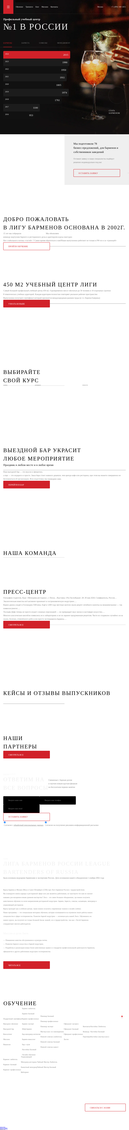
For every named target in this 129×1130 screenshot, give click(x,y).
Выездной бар (8, 1029)
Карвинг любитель (10, 1059)
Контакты (54, 7)
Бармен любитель (28, 1008)
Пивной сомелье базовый (50, 1042)
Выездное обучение (10, 1024)
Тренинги (29, 7)
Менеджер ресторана (29, 1062)
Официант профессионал (73, 1034)
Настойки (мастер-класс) (99, 1037)
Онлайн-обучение (29, 1055)
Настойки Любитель (98, 1026)
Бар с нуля (26, 1044)
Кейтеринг (25, 1072)
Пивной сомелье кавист (49, 1047)
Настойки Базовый (29, 1050)
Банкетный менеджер (29, 1067)
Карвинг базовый (10, 1065)
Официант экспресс (71, 1024)
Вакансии (7, 1044)
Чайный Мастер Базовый (46, 1067)
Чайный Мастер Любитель (47, 1062)
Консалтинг (7, 1034)
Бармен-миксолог (28, 1039)
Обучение (19, 7)
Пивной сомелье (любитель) (51, 1037)
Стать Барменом (114, 112)
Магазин (45, 7)
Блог (37, 7)
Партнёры (86, 1037)
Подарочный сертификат (12, 1019)
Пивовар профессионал (49, 1021)
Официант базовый (71, 1029)
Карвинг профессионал (12, 1070)
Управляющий (26, 1057)
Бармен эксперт (28, 1024)
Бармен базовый (28, 1014)
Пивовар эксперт (46, 1026)
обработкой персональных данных (28, 825)
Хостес (66, 1039)
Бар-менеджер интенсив (31, 1034)
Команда (86, 1032)
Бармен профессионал (30, 1019)
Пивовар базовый (47, 1016)
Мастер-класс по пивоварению (52, 1032)
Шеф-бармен (27, 1029)
